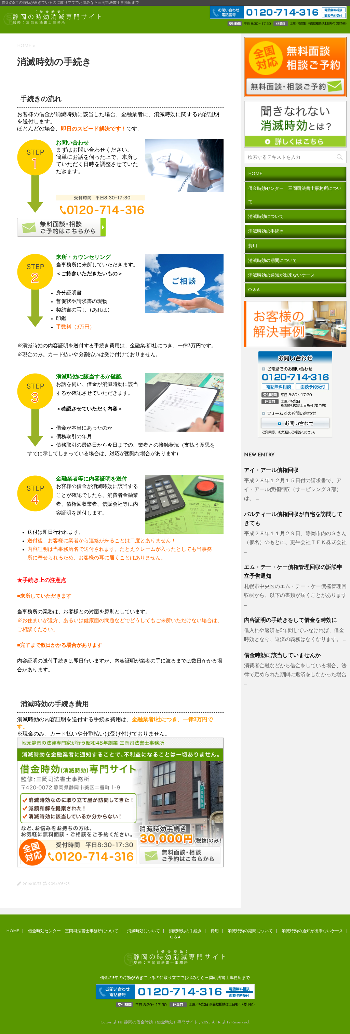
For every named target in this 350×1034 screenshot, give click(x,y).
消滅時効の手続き (266, 231)
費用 (252, 246)
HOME (24, 46)
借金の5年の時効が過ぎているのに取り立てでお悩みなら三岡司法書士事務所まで (175, 978)
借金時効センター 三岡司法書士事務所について (294, 195)
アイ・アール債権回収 (271, 470)
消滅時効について (266, 216)
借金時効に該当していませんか (282, 655)
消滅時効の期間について (272, 260)
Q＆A (254, 290)
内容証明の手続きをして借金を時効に (290, 620)
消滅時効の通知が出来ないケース (281, 275)
